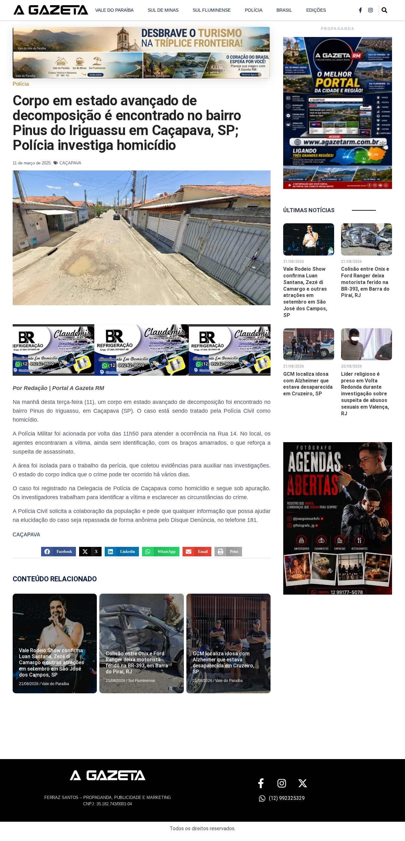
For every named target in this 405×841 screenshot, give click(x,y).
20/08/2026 (351, 366)
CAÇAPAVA (70, 163)
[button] (58, 551)
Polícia (253, 10)
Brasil (284, 10)
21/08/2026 (29, 684)
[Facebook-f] (360, 10)
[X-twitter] (303, 783)
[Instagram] (370, 10)
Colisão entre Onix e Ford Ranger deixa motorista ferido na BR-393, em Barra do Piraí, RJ (137, 663)
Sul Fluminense (212, 10)
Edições (316, 10)
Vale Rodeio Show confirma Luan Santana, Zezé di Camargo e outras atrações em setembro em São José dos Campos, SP (51, 662)
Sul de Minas (163, 10)
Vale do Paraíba (114, 10)
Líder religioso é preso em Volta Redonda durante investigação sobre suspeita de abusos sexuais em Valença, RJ (365, 394)
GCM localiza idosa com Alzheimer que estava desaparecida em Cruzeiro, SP (223, 663)
